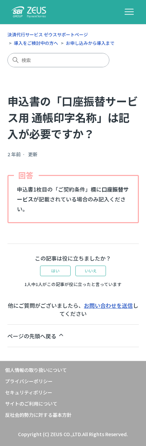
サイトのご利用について (31, 403)
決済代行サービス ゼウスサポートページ (47, 34)
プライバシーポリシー (29, 381)
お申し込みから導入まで (90, 43)
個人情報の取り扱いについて (36, 370)
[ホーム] (28, 12)
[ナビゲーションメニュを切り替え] (129, 12)
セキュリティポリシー (28, 392)
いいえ (91, 270)
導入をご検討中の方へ (36, 43)
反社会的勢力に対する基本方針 (38, 414)
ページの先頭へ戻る (32, 336)
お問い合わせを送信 (108, 305)
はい (55, 270)
